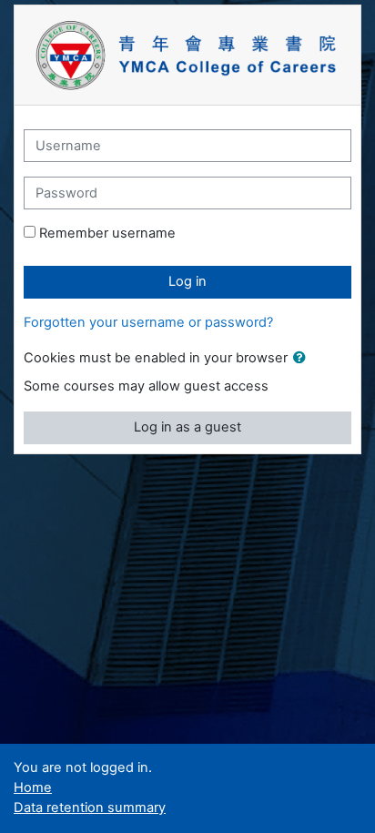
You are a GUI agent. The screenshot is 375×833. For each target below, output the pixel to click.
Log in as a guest (187, 427)
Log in (187, 281)
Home (33, 787)
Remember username (107, 233)
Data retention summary (90, 807)
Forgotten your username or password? (148, 322)
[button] (303, 359)
